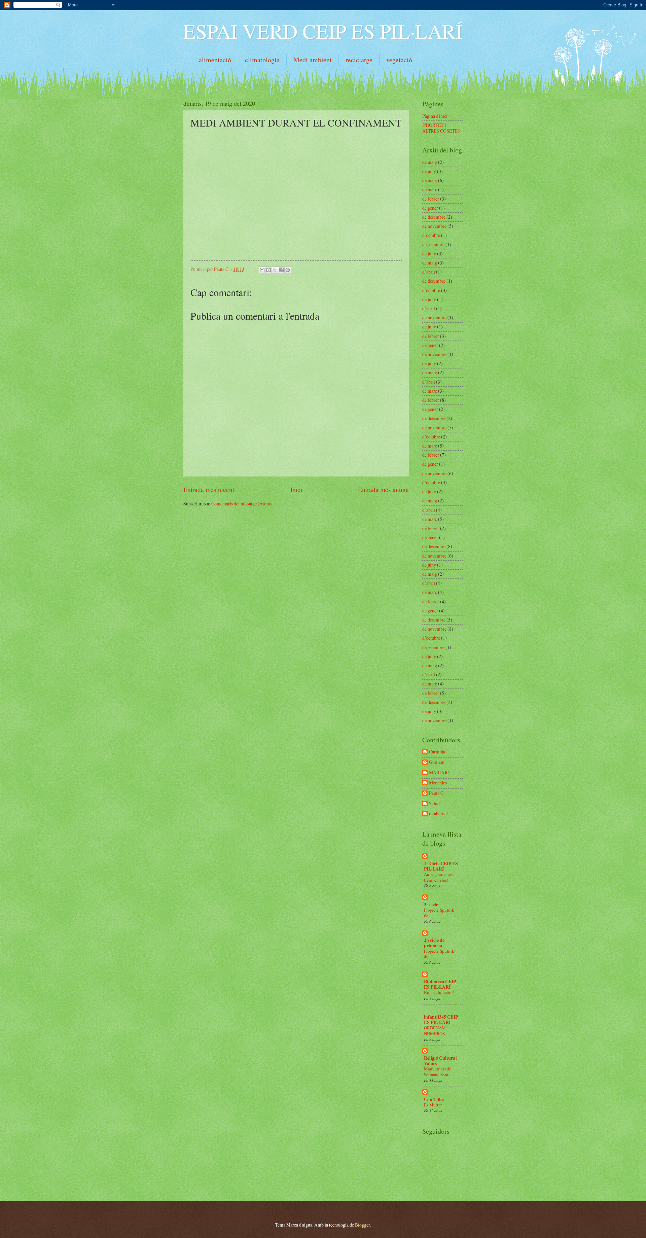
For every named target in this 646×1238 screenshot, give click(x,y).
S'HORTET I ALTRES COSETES (441, 128)
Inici (296, 489)
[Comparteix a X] (275, 270)
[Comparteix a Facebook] (281, 270)
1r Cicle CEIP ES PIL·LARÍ (441, 866)
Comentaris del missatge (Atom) (241, 503)
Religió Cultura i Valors (441, 1061)
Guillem (436, 762)
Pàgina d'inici (434, 116)
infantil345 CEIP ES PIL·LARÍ (441, 1020)
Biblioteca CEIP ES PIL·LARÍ (440, 984)
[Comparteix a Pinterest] (287, 270)
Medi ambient (312, 59)
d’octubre (431, 235)
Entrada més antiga (383, 489)
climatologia (262, 59)
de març (429, 189)
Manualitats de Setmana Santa (437, 1071)
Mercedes (438, 783)
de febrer (430, 199)
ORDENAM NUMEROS (435, 1030)
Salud (434, 804)
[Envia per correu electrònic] (262, 270)
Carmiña (437, 752)
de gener (430, 208)
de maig (429, 162)
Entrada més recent (208, 489)
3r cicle (431, 904)
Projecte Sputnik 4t (439, 954)
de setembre (433, 244)
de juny (429, 171)
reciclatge (359, 59)
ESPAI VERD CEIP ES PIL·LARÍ (322, 30)
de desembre (433, 217)
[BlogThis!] (268, 270)
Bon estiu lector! (439, 992)
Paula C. (436, 793)
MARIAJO (439, 773)
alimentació (215, 59)
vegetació (399, 59)
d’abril (428, 272)
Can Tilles (434, 1099)
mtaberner (438, 814)
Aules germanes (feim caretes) (438, 877)
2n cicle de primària (434, 943)
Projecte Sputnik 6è (439, 913)
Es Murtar (433, 1105)
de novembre (434, 226)
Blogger (362, 1225)
